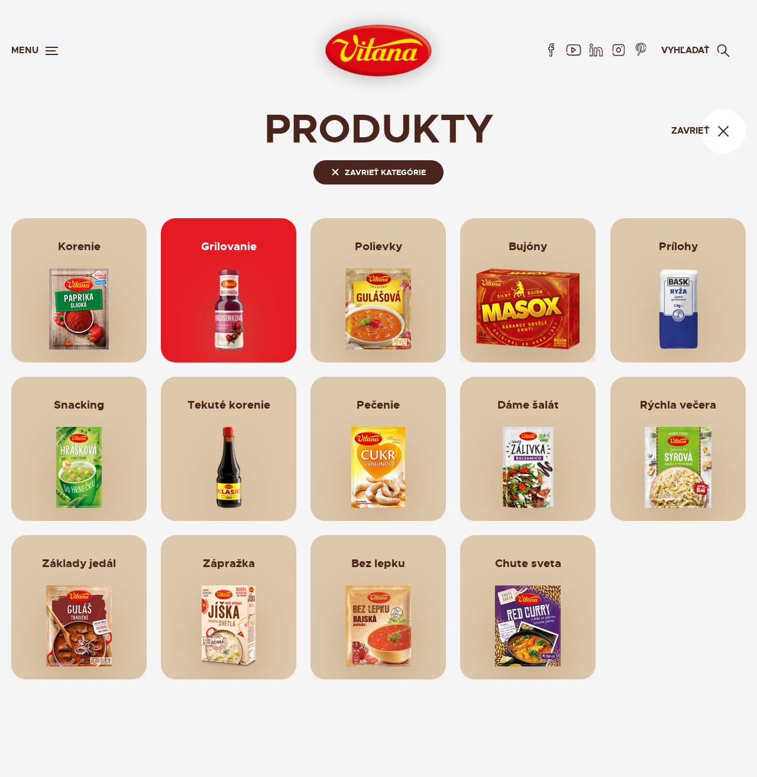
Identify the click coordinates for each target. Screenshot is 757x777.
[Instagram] (618, 50)
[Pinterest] (641, 50)
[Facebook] (551, 50)
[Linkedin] (596, 50)
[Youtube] (574, 50)
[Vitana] (378, 50)
